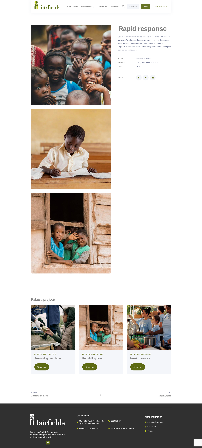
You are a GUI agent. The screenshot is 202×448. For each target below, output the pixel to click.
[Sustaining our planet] (53, 327)
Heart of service (140, 358)
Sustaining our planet (47, 358)
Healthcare (97, 354)
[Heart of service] (149, 327)
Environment (50, 354)
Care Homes (72, 6)
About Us (115, 6)
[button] (123, 6)
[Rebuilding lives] (101, 327)
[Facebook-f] (48, 442)
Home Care (102, 6)
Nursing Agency (87, 6)
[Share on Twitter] (146, 77)
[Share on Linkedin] (153, 77)
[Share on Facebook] (139, 77)
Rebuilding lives (92, 358)
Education (39, 354)
